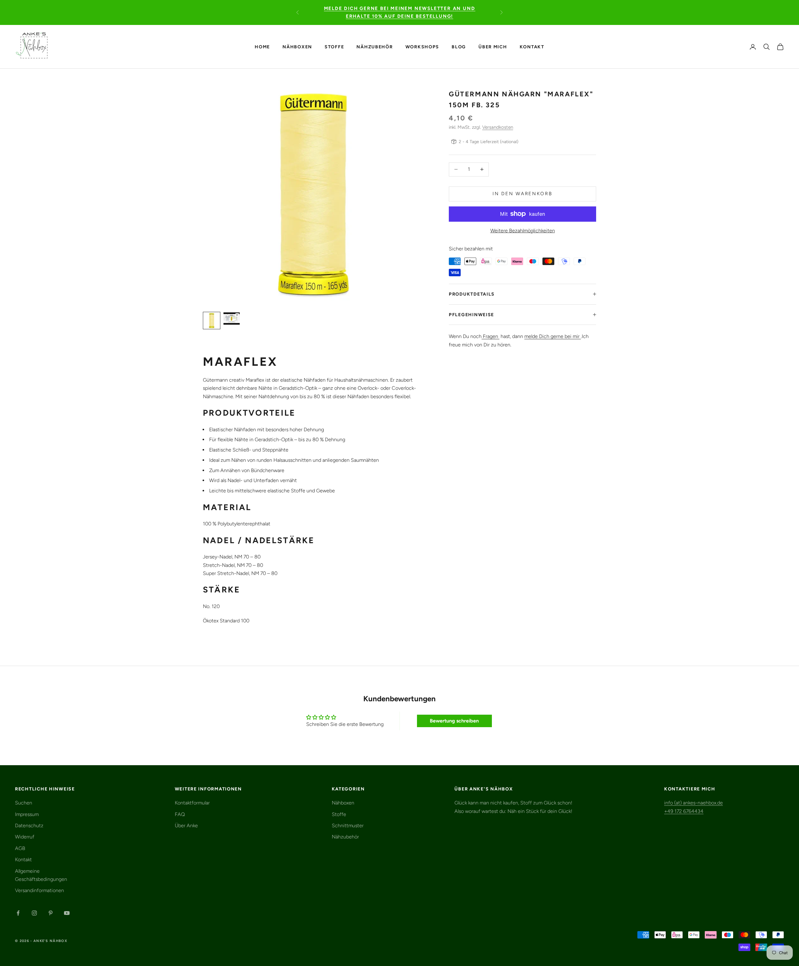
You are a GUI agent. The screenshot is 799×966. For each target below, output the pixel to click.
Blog (459, 46)
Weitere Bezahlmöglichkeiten (522, 230)
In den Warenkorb (522, 193)
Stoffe (334, 46)
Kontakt (532, 46)
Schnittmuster (348, 825)
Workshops (422, 46)
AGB (20, 848)
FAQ (180, 814)
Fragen (490, 336)
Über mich (492, 46)
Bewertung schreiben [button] (454, 721)
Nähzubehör (374, 46)
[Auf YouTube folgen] (67, 913)
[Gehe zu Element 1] (211, 320)
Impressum (27, 814)
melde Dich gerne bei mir (552, 336)
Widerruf (24, 837)
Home (262, 46)
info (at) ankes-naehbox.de (693, 803)
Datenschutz (29, 825)
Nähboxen (297, 46)
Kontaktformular (192, 803)
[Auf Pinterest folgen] (50, 913)
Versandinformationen (39, 890)
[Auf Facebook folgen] (18, 913)
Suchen (23, 803)
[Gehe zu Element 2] (231, 318)
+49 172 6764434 (683, 811)
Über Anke (186, 825)
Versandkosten (497, 127)
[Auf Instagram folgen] (34, 913)
